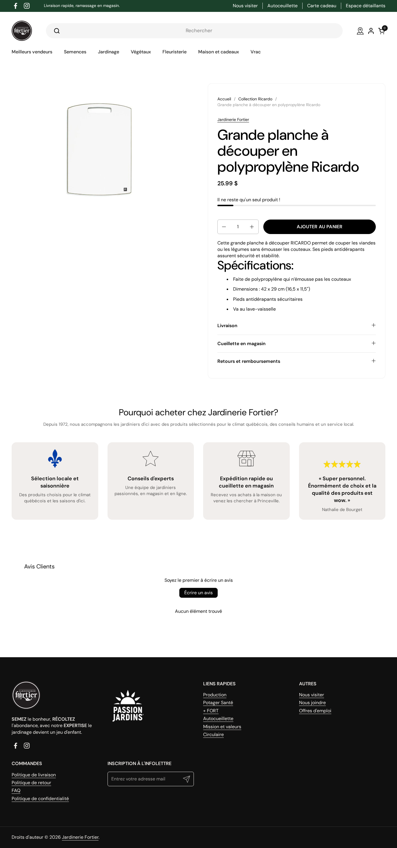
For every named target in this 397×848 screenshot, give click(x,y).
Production (214, 695)
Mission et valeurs (222, 727)
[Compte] (371, 31)
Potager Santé (218, 703)
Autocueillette (218, 718)
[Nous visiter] (360, 31)
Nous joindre (312, 703)
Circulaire (213, 734)
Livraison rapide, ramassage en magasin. (82, 5)
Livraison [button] (227, 325)
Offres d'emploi (315, 711)
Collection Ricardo (255, 99)
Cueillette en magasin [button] (241, 343)
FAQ (16, 790)
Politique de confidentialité (40, 799)
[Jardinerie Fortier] (22, 31)
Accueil (224, 99)
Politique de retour (31, 783)
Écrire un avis (198, 593)
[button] (223, 227)
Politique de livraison (34, 775)
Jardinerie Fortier (233, 119)
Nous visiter (311, 695)
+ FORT (211, 711)
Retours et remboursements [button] (248, 361)
